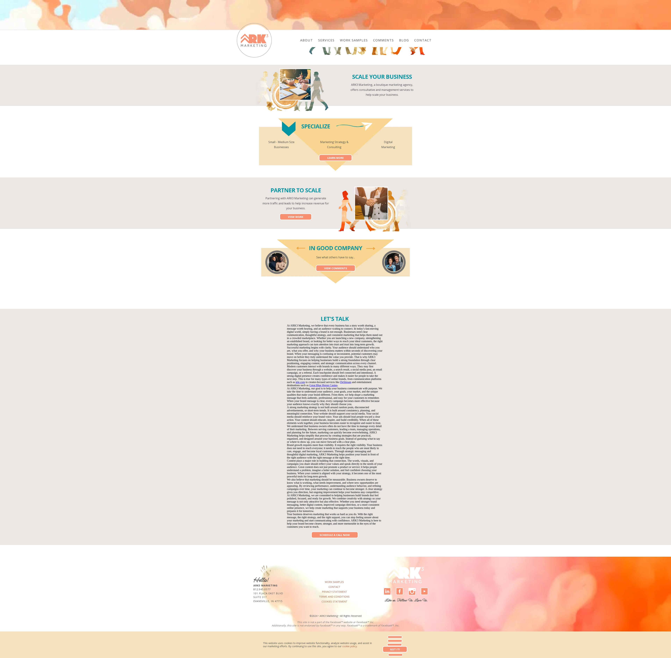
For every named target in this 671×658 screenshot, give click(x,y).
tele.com (300, 382)
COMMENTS (383, 40)
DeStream (345, 382)
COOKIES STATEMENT (334, 601)
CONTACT (423, 40)
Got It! (395, 649)
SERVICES (326, 40)
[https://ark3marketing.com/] (254, 40)
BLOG (404, 40)
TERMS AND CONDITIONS (334, 596)
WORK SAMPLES (354, 40)
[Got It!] (394, 637)
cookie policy (349, 646)
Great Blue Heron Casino (323, 385)
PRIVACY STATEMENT (334, 591)
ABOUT (306, 40)
